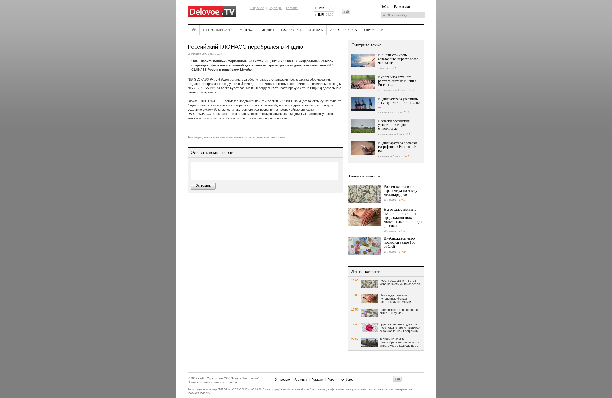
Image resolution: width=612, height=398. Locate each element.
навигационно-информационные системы (229, 137)
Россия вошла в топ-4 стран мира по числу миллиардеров (401, 190)
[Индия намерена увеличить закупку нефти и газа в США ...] (363, 104)
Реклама (292, 8)
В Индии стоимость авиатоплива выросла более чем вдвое (398, 59)
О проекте (257, 8)
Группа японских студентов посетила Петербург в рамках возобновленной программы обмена (400, 328)
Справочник (374, 30)
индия (198, 137)
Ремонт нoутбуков (340, 379)
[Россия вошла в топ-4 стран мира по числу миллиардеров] (364, 194)
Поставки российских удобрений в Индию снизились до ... (394, 124)
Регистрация (402, 6)
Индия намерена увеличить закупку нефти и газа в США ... (399, 103)
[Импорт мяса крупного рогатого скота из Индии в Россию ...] (363, 82)
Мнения (268, 30)
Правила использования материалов (213, 382)
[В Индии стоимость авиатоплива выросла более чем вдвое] (363, 60)
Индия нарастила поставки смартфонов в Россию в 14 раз (397, 146)
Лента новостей (366, 271)
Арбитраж (315, 30)
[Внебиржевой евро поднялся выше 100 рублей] (364, 246)
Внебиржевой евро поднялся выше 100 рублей (399, 242)
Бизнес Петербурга (218, 30)
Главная (193, 30)
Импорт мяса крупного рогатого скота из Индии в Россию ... (397, 81)
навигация (263, 137)
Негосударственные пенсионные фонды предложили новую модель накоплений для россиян (403, 217)
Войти (385, 6)
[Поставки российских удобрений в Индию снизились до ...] (363, 126)
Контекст (247, 30)
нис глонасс (278, 137)
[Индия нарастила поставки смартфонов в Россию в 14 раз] (363, 148)
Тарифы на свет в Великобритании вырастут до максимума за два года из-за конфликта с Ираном (400, 342)
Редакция (275, 8)
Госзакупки (291, 30)
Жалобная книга (343, 30)
